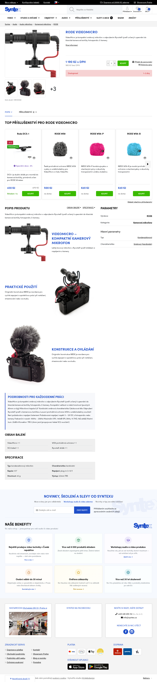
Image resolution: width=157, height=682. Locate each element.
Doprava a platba (15, 649)
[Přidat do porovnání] (34, 157)
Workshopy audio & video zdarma (78, 501)
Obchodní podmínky (16, 653)
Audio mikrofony (26, 24)
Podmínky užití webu (16, 658)
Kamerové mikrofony (43, 24)
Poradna (37, 662)
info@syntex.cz (130, 617)
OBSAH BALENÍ (73, 207)
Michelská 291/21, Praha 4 (35, 607)
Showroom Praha (41, 653)
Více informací (72, 45)
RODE (55, 24)
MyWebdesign (88, 678)
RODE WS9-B (134, 133)
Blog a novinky (39, 658)
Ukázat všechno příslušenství (140, 202)
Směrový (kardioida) (143, 244)
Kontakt (47, 2)
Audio (15, 24)
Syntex (7, 24)
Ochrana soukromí (15, 662)
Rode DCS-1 (23, 133)
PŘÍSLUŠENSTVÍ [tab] (26, 112)
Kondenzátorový (145, 237)
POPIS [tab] (7, 112)
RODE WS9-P (97, 133)
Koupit (123, 63)
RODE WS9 (60, 133)
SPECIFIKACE (88, 207)
